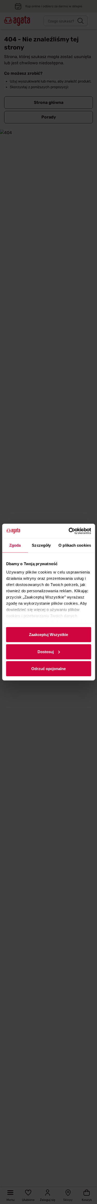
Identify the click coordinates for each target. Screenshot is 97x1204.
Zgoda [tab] (15, 545)
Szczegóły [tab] (41, 545)
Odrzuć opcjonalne (48, 668)
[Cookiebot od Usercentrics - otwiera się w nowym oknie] (69, 530)
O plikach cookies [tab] (74, 545)
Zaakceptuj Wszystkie (48, 634)
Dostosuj (46, 651)
